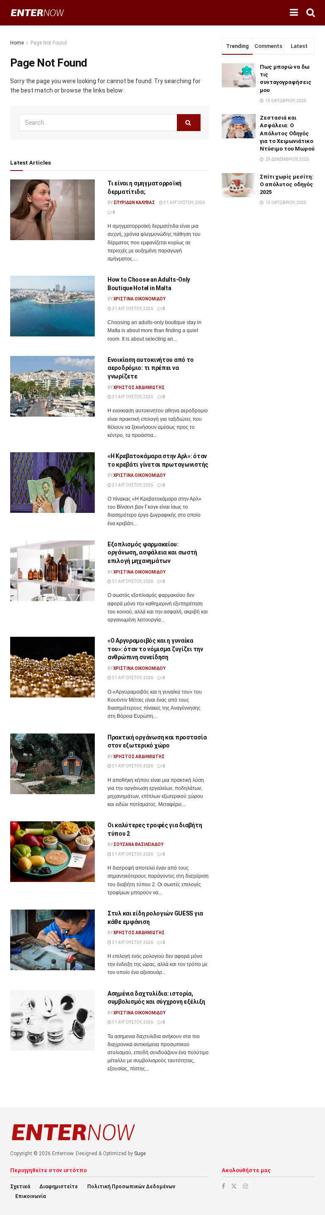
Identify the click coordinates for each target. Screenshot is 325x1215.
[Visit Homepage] (37, 13)
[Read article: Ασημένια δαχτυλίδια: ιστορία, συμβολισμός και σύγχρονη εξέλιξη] (52, 1020)
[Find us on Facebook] (223, 1186)
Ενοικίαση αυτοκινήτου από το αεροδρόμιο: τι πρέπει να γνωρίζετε (150, 368)
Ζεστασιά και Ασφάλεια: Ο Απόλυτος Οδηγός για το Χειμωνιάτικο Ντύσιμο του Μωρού (287, 133)
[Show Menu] (294, 12)
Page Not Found (48, 43)
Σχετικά (20, 1187)
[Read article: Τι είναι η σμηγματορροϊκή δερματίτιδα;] (52, 209)
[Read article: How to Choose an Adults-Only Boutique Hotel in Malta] (52, 306)
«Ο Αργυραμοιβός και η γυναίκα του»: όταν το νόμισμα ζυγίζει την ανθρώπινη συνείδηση (155, 649)
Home (17, 43)
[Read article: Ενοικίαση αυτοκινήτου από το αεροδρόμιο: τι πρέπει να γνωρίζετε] (52, 386)
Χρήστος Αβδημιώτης (139, 387)
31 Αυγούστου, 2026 (184, 202)
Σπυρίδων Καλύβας (134, 202)
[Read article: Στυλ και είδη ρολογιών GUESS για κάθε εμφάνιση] (52, 940)
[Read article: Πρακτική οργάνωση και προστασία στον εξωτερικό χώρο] (52, 763)
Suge (140, 1153)
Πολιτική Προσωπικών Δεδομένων (131, 1187)
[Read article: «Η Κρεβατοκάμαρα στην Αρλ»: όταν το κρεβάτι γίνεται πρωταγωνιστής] (52, 482)
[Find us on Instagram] (245, 1186)
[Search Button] (310, 12)
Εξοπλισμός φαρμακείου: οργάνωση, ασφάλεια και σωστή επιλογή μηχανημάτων (152, 552)
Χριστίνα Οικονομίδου (139, 299)
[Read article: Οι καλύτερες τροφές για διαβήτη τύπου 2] (52, 851)
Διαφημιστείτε (58, 1187)
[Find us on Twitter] (234, 1186)
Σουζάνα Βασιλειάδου (138, 844)
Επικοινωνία (30, 1196)
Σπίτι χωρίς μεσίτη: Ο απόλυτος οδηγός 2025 (287, 184)
